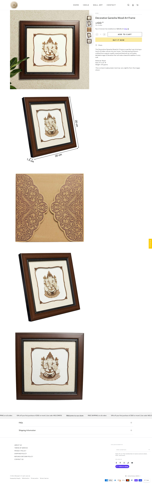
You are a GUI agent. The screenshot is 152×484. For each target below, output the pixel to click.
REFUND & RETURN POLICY (23, 456)
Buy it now (119, 40)
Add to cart (125, 34)
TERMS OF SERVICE (21, 448)
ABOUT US (18, 445)
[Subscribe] (150, 450)
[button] (128, 5)
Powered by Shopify (15, 478)
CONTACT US (18, 459)
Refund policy (25, 478)
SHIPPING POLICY (20, 453)
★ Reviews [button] (150, 243)
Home (96, 13)
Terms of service (44, 478)
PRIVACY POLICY (20, 451)
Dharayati (17, 476)
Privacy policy (34, 478)
